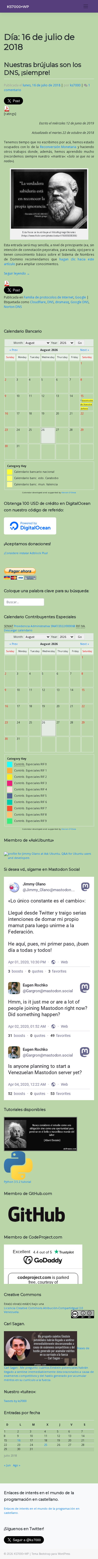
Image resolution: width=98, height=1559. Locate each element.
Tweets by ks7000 (15, 1401)
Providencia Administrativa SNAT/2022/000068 (44, 626)
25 (45, 1445)
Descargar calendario (18, 630)
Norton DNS (13, 307)
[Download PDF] (7, 108)
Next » (84, 350)
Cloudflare (38, 302)
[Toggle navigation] (85, 6)
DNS (50, 302)
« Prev (13, 350)
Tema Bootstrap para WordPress (51, 1554)
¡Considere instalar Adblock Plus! (26, 553)
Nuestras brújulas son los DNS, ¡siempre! (42, 68)
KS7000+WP (18, 6)
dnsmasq (62, 302)
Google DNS (80, 302)
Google (80, 297)
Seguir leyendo (17, 273)
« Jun (7, 1465)
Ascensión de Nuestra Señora (86, 404)
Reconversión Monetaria (58, 147)
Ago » (16, 1465)
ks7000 (75, 85)
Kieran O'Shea (68, 492)
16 (18, 1440)
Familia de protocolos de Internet (48, 297)
